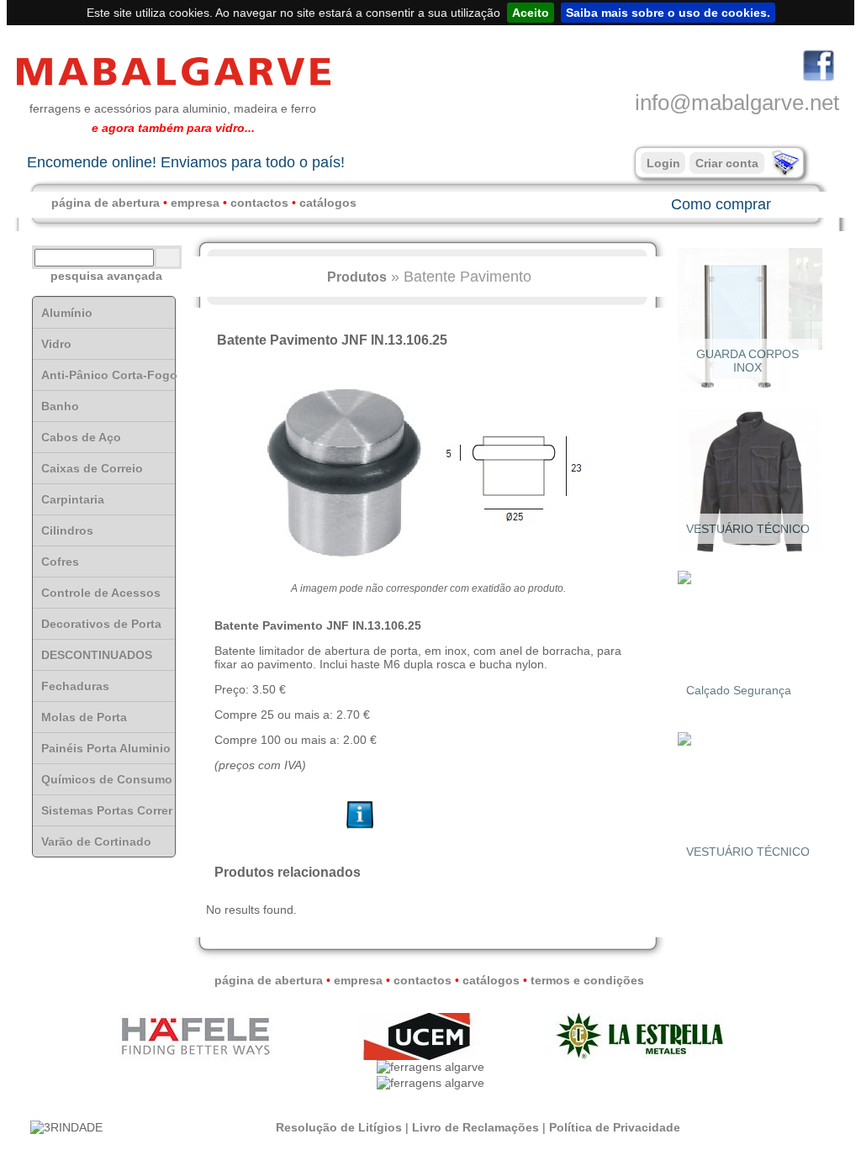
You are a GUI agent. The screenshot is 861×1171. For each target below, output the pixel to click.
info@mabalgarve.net (737, 102)
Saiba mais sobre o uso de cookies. (668, 12)
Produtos (357, 276)
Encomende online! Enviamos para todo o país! (186, 162)
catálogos (328, 202)
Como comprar (721, 204)
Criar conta (726, 163)
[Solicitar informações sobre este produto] (360, 829)
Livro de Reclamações (475, 1127)
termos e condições (587, 980)
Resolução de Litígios (339, 1127)
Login (663, 163)
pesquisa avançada (106, 275)
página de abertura (105, 202)
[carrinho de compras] (783, 172)
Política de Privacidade (614, 1127)
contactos (259, 202)
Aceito (530, 12)
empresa (195, 202)
